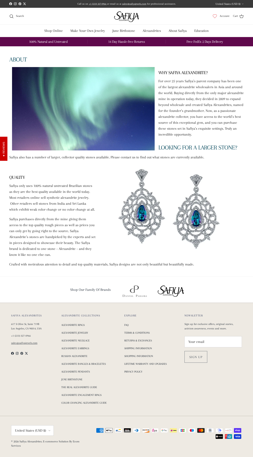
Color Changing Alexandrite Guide (84, 402)
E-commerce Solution (56, 441)
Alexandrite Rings (73, 324)
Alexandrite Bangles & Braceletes (83, 363)
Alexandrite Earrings (75, 348)
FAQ (126, 324)
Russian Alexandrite (74, 356)
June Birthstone (123, 31)
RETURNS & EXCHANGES (138, 340)
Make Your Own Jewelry (87, 31)
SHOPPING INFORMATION (138, 356)
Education (201, 31)
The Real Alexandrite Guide (79, 387)
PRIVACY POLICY (133, 371)
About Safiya (178, 31)
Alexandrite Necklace (75, 340)
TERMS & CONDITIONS (137, 332)
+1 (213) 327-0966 (98, 3)
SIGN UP (195, 357)
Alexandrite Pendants (75, 371)
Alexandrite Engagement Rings (81, 394)
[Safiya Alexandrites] (126, 16)
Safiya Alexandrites (30, 441)
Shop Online (53, 31)
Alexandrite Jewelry (74, 332)
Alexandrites (152, 31)
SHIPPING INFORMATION (138, 348)
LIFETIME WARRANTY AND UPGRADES (145, 363)
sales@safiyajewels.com (134, 3)
